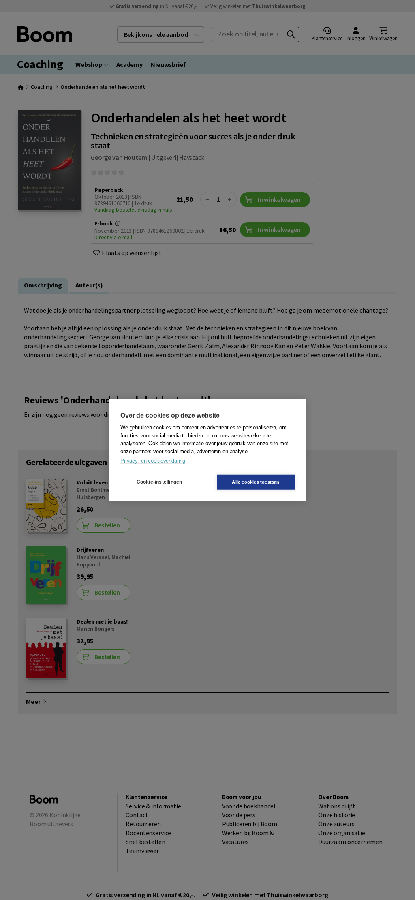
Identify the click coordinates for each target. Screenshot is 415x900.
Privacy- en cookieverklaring (152, 461)
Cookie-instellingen (159, 482)
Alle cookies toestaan (255, 481)
